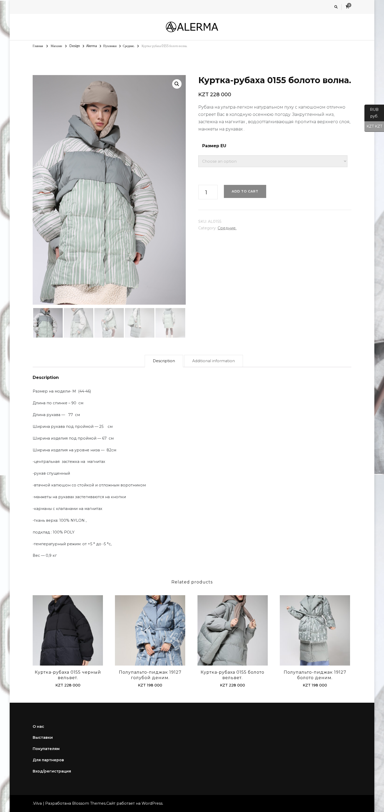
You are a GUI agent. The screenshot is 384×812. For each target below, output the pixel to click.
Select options (67, 631)
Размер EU (214, 145)
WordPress (152, 803)
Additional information (213, 361)
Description (164, 361)
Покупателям (46, 748)
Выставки (43, 737)
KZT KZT (373, 126)
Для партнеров (48, 760)
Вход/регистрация (52, 771)
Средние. (227, 228)
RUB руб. (371, 112)
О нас (38, 726)
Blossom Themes (89, 803)
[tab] (164, 361)
